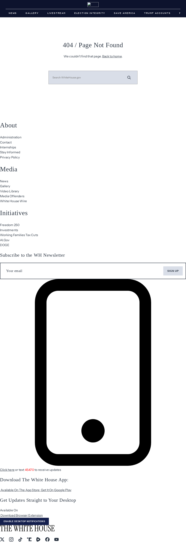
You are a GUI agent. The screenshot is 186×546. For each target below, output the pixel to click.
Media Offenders (12, 196)
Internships (8, 147)
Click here (7, 470)
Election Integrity (89, 13)
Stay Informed (10, 152)
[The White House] (93, 4)
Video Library (9, 191)
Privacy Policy (10, 157)
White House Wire (13, 201)
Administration (10, 137)
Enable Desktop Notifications (24, 521)
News (13, 13)
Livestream (56, 13)
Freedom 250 (9, 225)
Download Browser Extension (22, 515)
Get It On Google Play (56, 490)
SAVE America (124, 13)
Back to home (112, 56)
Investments (9, 230)
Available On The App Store (20, 490)
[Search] (129, 77)
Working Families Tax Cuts (19, 235)
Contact (6, 142)
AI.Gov (4, 240)
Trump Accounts (157, 13)
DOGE (4, 245)
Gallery (32, 13)
